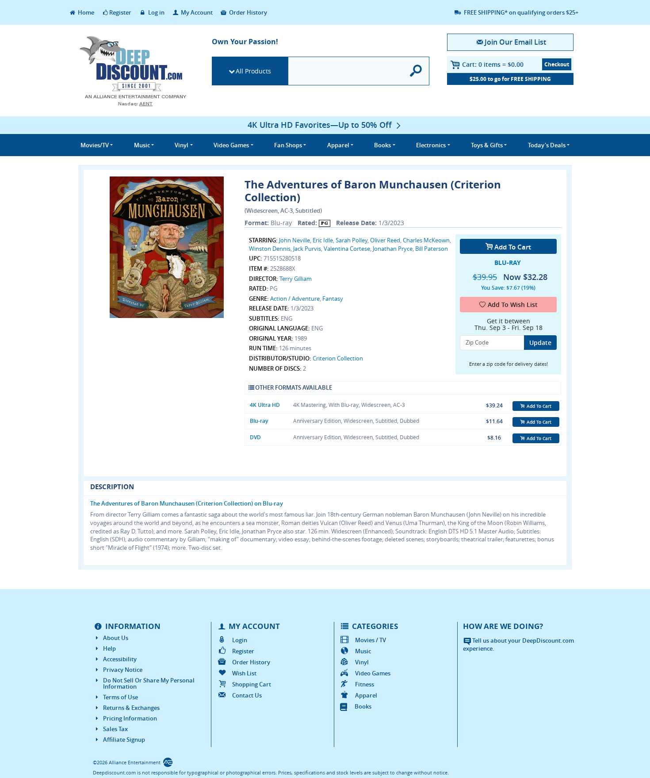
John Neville (294, 240)
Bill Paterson (431, 249)
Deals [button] (547, 145)
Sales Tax (115, 729)
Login (239, 640)
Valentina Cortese (347, 249)
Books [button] (382, 145)
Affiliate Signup (124, 739)
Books (363, 706)
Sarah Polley (351, 240)
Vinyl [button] (181, 145)
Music (363, 651)
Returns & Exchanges (131, 708)
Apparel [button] (338, 145)
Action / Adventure (295, 299)
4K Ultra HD (265, 405)
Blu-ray (259, 421)
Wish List (244, 673)
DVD (255, 437)
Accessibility (120, 659)
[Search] (416, 71)
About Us (115, 638)
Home (85, 12)
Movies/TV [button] (94, 145)
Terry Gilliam (295, 279)
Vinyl (362, 662)
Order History (247, 12)
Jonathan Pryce (393, 249)
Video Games (372, 673)
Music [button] (142, 145)
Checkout (556, 64)
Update (540, 342)
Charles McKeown (426, 240)
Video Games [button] (231, 145)
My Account (196, 12)
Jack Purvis (307, 249)
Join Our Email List (515, 42)
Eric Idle (323, 240)
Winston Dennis (270, 249)
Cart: (493, 64)
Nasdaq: (135, 104)
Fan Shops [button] (288, 145)
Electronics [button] (431, 145)
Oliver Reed (385, 240)
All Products (253, 71)
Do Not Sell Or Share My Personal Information (149, 683)
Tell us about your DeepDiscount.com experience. (518, 644)
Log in (155, 12)
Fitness (364, 684)
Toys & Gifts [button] (487, 145)
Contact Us (247, 695)
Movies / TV (370, 640)
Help (109, 648)
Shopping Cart (251, 684)
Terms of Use (120, 697)
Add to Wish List (513, 304)
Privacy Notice (122, 670)
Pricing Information (130, 718)
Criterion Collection (338, 358)
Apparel (366, 695)
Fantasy (332, 299)
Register (120, 12)
